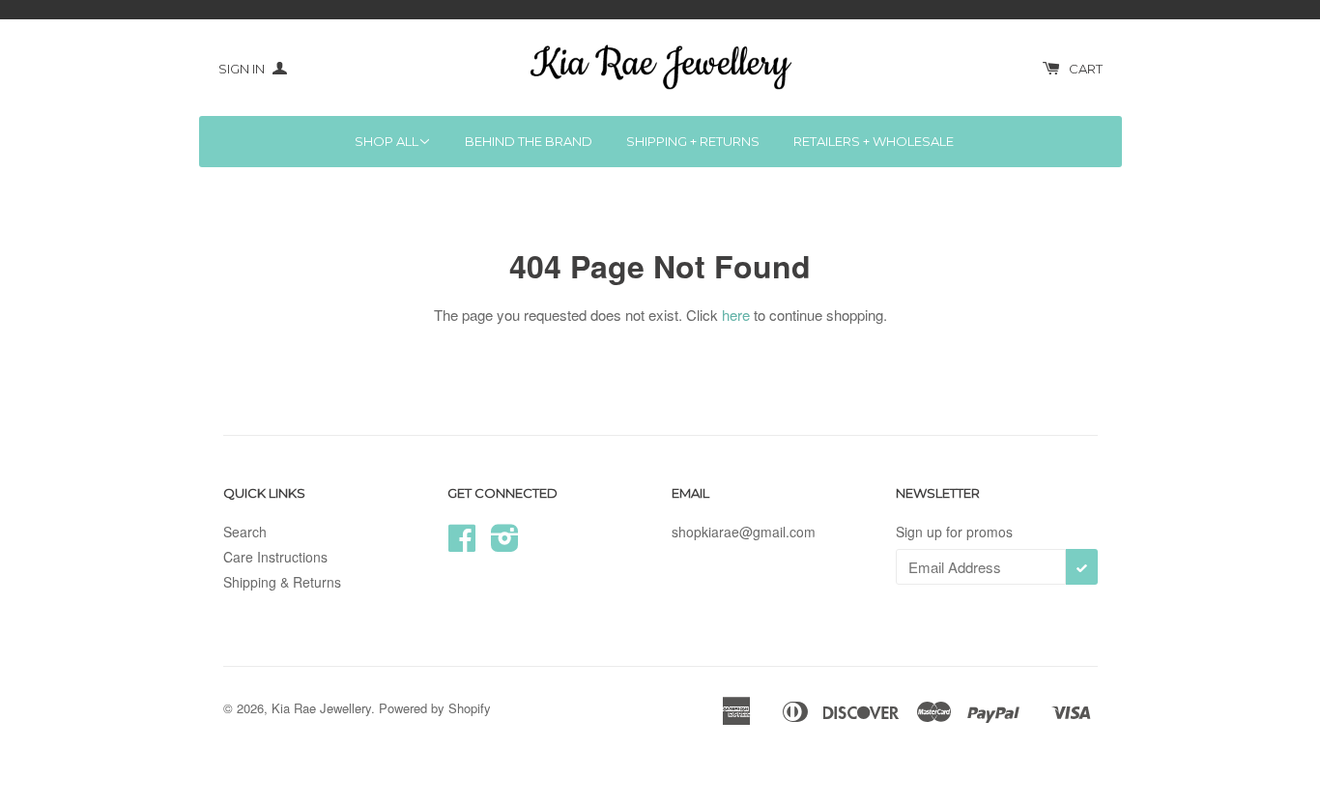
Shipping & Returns (282, 581)
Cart (1086, 68)
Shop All (386, 141)
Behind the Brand (528, 141)
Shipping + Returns (693, 141)
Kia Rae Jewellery (321, 708)
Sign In (243, 68)
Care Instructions (275, 556)
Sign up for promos (954, 531)
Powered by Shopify (435, 708)
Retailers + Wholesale (873, 141)
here (736, 314)
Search (245, 531)
